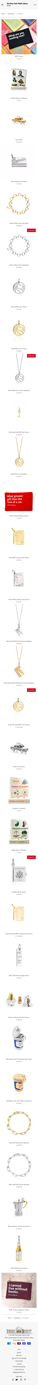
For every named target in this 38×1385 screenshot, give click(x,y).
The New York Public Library (18, 1335)
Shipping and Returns (19, 1372)
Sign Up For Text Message (19, 1358)
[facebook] (13, 1380)
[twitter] (16, 1380)
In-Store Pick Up (19, 1369)
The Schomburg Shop (19, 1366)
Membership (19, 1361)
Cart (35, 4)
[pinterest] (25, 1380)
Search (19, 1352)
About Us (19, 1355)
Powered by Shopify (19, 1340)
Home (3, 13)
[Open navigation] (4, 5)
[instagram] (21, 1380)
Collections (11, 13)
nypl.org (19, 1364)
